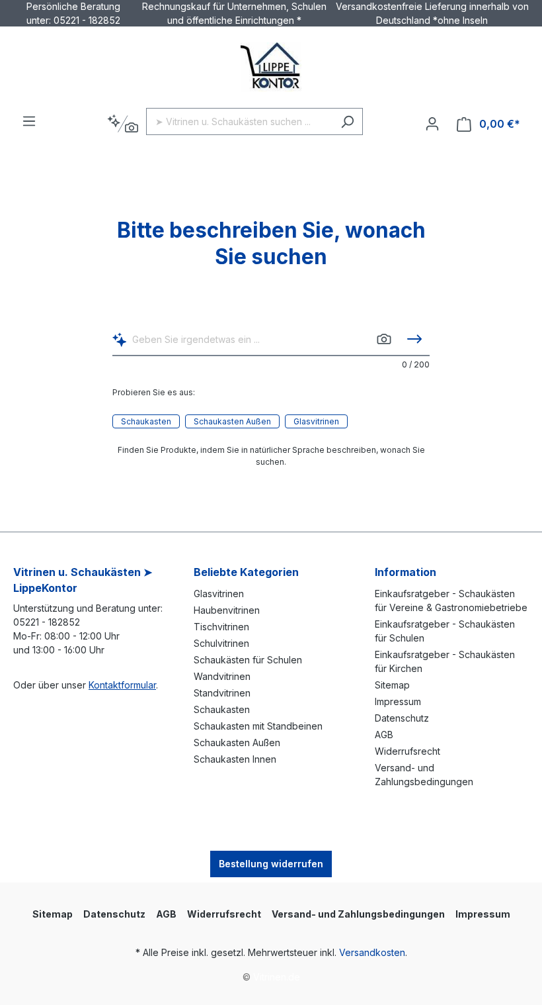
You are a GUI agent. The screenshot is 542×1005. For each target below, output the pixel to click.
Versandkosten (372, 952)
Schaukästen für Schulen (248, 659)
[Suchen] (347, 121)
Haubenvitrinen (227, 610)
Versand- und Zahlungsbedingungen (358, 914)
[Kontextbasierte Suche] (122, 124)
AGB (384, 734)
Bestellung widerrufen (271, 863)
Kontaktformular (122, 685)
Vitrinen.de (276, 976)
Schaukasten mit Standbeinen (258, 726)
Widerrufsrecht (407, 751)
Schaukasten (146, 421)
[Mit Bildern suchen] (384, 339)
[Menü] (29, 121)
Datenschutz (402, 718)
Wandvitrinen (222, 676)
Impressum (398, 701)
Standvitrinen (222, 692)
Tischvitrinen (221, 626)
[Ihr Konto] (432, 124)
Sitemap (392, 685)
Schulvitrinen (221, 643)
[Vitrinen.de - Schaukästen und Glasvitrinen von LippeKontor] (271, 67)
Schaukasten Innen (235, 759)
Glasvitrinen (316, 421)
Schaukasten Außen (232, 421)
